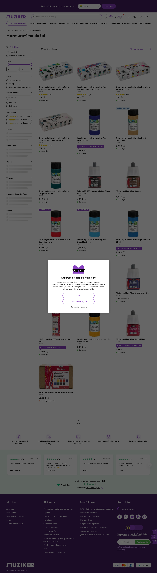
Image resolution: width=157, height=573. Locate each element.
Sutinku (78, 295)
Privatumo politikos (80, 289)
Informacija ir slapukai (78, 307)
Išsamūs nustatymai (78, 301)
